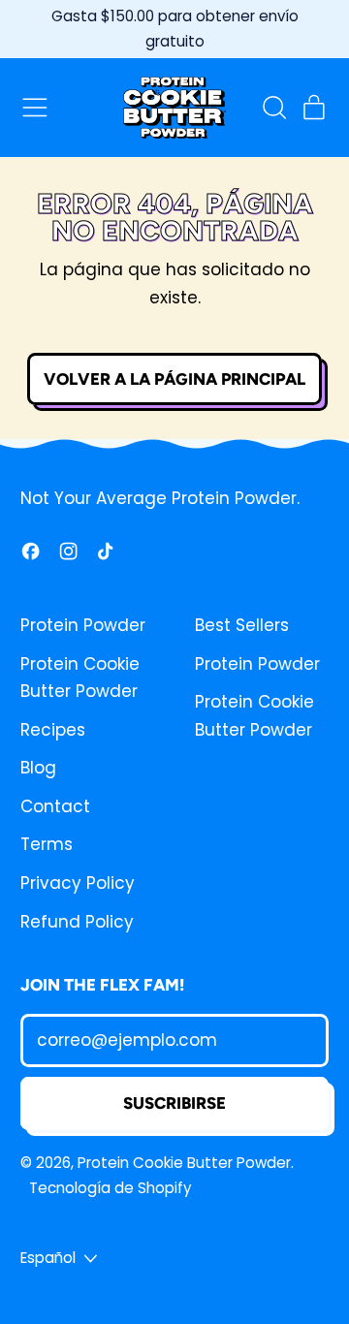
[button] (273, 107)
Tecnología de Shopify (110, 1188)
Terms (46, 844)
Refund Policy (77, 921)
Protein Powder (82, 625)
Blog (38, 767)
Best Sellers (242, 625)
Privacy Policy (77, 883)
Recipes (52, 729)
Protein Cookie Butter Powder (184, 1162)
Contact (55, 806)
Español (48, 1257)
